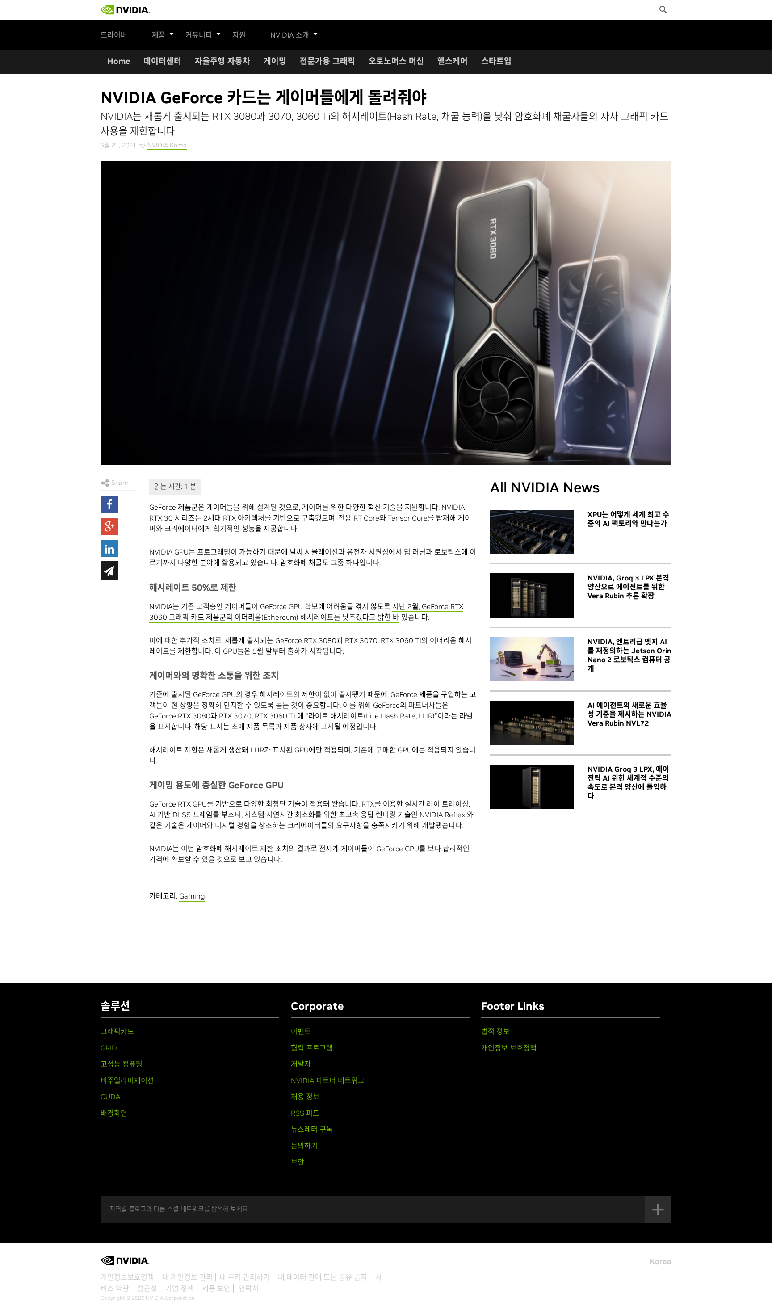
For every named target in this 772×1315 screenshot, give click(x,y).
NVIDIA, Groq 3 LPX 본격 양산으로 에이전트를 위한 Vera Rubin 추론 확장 (628, 586)
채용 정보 (305, 1096)
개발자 (301, 1063)
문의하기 (304, 1145)
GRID (109, 1047)
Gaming (192, 895)
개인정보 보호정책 (509, 1047)
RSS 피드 (305, 1113)
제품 (158, 34)
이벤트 (301, 1031)
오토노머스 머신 (396, 61)
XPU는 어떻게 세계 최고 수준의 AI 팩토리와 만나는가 (628, 519)
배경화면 (114, 1113)
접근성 (147, 1288)
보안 (297, 1161)
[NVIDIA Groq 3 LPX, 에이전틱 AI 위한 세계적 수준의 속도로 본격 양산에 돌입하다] (532, 787)
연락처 (249, 1288)
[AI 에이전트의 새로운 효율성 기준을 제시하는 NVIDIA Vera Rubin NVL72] (532, 723)
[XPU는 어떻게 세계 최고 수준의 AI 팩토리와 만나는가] (532, 532)
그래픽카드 (117, 1031)
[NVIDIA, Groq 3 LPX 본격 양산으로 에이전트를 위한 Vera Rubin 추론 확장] (532, 595)
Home (118, 61)
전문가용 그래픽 (327, 61)
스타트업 (496, 61)
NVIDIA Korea (167, 145)
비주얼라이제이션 (127, 1080)
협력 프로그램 (312, 1047)
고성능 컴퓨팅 (122, 1063)
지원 (239, 34)
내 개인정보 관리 (187, 1277)
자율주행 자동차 (222, 61)
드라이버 (114, 34)
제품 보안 (216, 1288)
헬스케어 (452, 61)
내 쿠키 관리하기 (244, 1277)
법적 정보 (495, 1031)
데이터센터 (162, 61)
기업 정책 (179, 1288)
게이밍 (275, 61)
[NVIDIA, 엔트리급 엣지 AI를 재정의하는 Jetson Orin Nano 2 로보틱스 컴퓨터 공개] (532, 659)
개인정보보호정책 (127, 1277)
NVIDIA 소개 (289, 34)
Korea (660, 1261)
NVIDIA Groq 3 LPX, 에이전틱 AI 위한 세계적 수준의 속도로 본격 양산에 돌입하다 (628, 782)
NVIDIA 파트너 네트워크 (328, 1080)
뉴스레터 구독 (312, 1129)
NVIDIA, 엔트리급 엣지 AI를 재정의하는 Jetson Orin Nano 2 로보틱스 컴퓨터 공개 (629, 655)
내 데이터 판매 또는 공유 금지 (322, 1277)
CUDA (110, 1096)
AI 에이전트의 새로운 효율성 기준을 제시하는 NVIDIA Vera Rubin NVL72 (629, 714)
